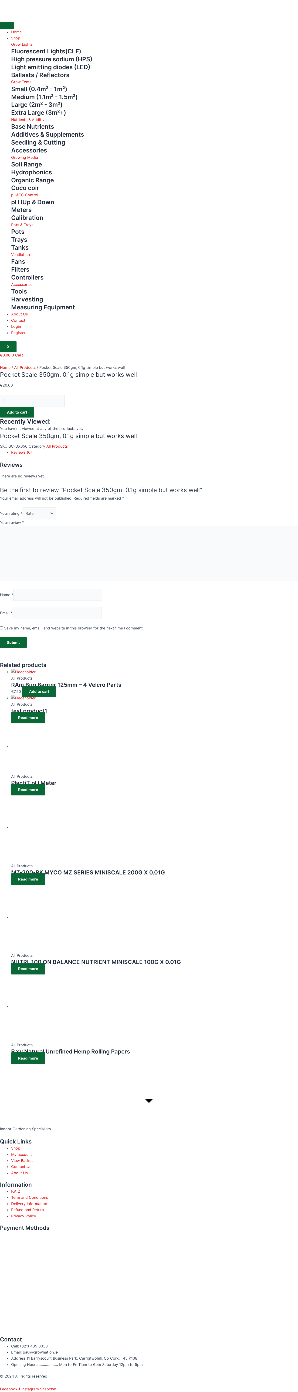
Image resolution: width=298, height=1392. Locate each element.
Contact (18, 320)
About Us (19, 314)
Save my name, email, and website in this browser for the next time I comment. (74, 628)
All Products (25, 367)
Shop (15, 38)
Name (6, 594)
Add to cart (17, 412)
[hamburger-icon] (7, 25)
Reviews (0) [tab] (21, 452)
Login (16, 326)
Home (16, 32)
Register (18, 332)
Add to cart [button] (39, 691)
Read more (28, 717)
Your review (12, 522)
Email (6, 613)
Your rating (11, 513)
